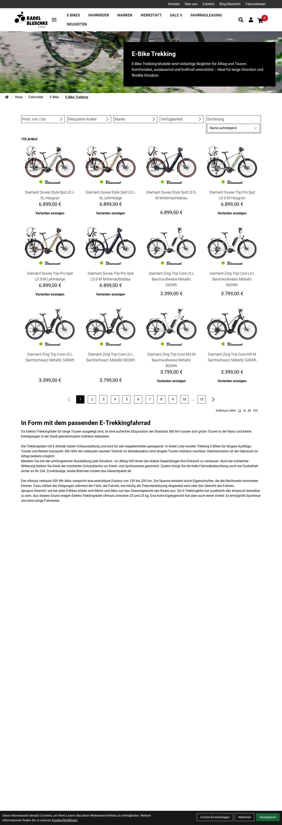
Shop (19, 97)
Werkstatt (151, 15)
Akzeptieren (268, 817)
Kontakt (174, 4)
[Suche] (240, 20)
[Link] (54, 19)
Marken (124, 15)
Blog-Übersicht (230, 4)
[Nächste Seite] (213, 399)
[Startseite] (7, 97)
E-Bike (54, 97)
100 (255, 410)
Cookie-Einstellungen (215, 817)
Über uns (191, 4)
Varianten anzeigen (50, 213)
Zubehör (208, 4)
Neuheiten (77, 24)
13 (202, 399)
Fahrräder (98, 15)
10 (184, 399)
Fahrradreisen (255, 4)
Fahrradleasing (206, 15)
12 (239, 410)
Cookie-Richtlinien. (65, 820)
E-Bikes (73, 15)
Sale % (176, 15)
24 (244, 410)
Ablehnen (244, 817)
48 (249, 410)
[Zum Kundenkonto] (250, 19)
